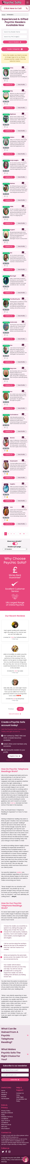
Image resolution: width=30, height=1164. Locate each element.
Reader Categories (13, 49)
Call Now (8, 84)
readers (19, 872)
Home (3, 14)
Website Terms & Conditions (7, 1118)
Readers (4, 1095)
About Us (4, 1093)
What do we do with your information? (6, 1127)
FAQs (18, 1095)
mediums (24, 932)
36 (24, 534)
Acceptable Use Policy (21, 1100)
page (21, 928)
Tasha (12, 637)
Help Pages (20, 1097)
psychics (7, 934)
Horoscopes (5, 1098)
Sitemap (4, 1162)
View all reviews (14, 714)
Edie (14, 699)
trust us (12, 803)
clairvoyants (16, 932)
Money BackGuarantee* (15, 576)
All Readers (10, 14)
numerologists (17, 936)
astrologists (7, 938)
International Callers (18, 1160)
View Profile (21, 84)
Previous (11, 709)
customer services (6, 1142)
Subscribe (14, 1080)
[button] (15, 8)
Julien (15, 671)
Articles (3, 1096)
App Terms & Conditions (5, 1122)
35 (20, 534)
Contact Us (20, 1093)
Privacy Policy (5, 1111)
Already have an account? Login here (15, 760)
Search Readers (14, 42)
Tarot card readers (16, 934)
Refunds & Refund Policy (7, 1114)
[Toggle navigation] (27, 2)
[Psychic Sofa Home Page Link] (12, 2)
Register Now (14, 756)
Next (20, 709)
